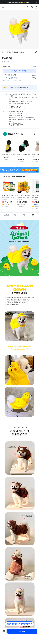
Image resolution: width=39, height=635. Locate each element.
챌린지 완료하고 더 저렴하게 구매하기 (19, 624)
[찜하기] (14, 151)
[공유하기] (36, 52)
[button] (18, 2)
